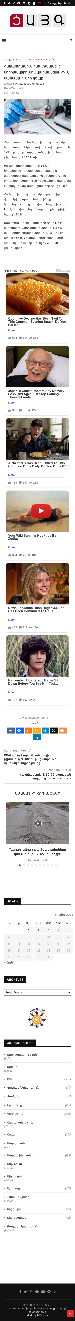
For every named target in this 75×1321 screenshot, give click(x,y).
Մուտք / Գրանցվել (59, 3)
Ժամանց (39, 1096)
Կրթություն (39, 1113)
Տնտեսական (39, 1217)
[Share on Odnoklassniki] (28, 731)
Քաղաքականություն (22, 1226)
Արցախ (12, 1066)
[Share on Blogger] (63, 731)
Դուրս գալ (39, 9)
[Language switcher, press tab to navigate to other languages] (39, 3)
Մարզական (16, 1143)
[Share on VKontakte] (11, 731)
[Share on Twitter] (54, 731)
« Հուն (8, 962)
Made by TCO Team (37, 1315)
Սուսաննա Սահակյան (29, 83)
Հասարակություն (43, 59)
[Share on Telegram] (45, 731)
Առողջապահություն (15, 59)
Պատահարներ (18, 1197)
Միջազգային (16, 1176)
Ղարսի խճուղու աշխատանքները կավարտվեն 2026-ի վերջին (37, 852)
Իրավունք (39, 1105)
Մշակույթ (39, 1188)
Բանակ (39, 1079)
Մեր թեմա (14, 1164)
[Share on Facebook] (20, 731)
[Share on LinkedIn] (37, 737)
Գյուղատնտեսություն (39, 1087)
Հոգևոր (39, 1134)
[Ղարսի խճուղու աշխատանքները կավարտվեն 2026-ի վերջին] (37, 823)
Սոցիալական (39, 1209)
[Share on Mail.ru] (37, 731)
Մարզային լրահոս (39, 1155)
